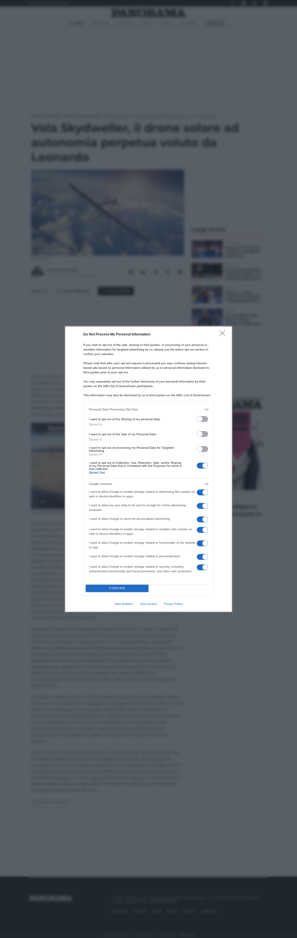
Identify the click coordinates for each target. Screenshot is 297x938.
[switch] (202, 419)
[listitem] (148, 409)
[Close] (224, 334)
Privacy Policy (173, 604)
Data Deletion (124, 604)
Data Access (148, 604)
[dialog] (148, 469)
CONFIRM (117, 588)
